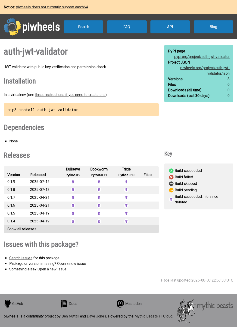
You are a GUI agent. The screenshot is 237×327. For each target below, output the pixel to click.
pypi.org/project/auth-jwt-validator (202, 56)
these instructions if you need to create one (70, 95)
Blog (213, 27)
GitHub (17, 303)
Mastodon (133, 303)
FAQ (126, 27)
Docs (73, 303)
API (170, 27)
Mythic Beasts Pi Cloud (153, 316)
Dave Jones (96, 316)
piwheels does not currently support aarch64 (52, 7)
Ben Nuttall (70, 316)
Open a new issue (71, 263)
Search (83, 27)
